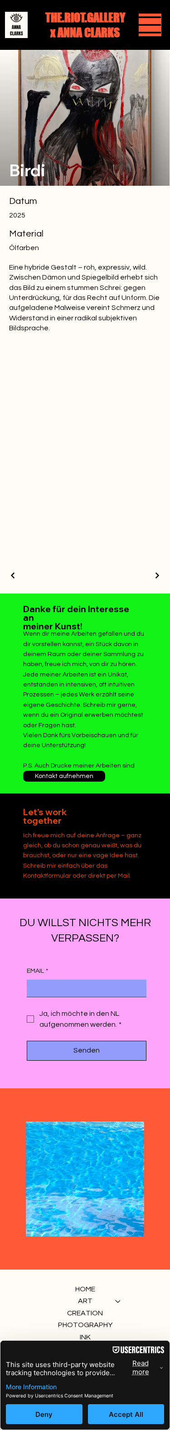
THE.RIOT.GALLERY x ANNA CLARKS (85, 25)
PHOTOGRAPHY (85, 1325)
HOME (85, 1289)
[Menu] (150, 25)
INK (85, 1337)
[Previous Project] (13, 575)
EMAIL (37, 971)
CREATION (85, 1313)
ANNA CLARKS (16, 30)
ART (85, 1300)
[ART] (118, 1301)
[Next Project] (157, 575)
